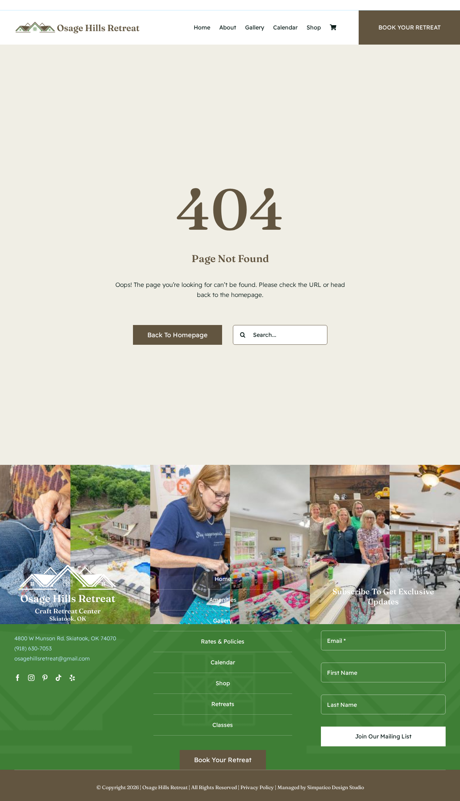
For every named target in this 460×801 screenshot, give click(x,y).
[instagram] (31, 677)
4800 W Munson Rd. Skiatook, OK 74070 (65, 638)
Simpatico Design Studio (335, 787)
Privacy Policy (257, 787)
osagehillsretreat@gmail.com (52, 658)
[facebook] (17, 677)
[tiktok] (58, 677)
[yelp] (72, 677)
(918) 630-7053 (33, 648)
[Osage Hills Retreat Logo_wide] (77, 24)
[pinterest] (45, 677)
